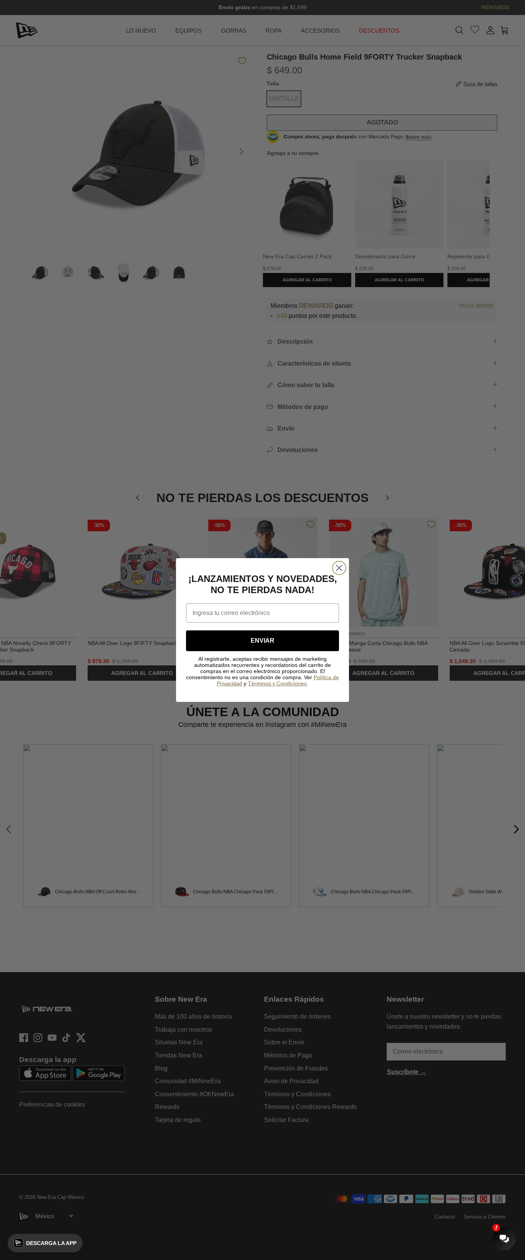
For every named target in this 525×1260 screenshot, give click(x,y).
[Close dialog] (339, 568)
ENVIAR (262, 640)
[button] (45, 1243)
